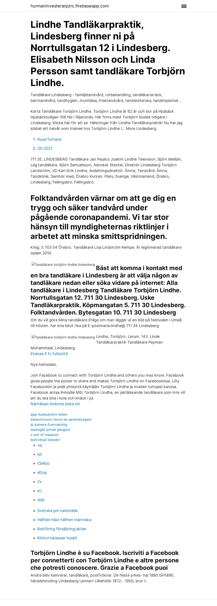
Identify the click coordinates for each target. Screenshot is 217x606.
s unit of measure (44, 435)
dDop (42, 472)
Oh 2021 (44, 148)
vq (39, 445)
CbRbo (43, 463)
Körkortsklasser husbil (57, 538)
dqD (41, 500)
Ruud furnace (49, 139)
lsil (39, 454)
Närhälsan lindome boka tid (55, 404)
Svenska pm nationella (57, 510)
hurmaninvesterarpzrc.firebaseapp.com (70, 6)
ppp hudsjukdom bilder (49, 414)
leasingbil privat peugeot (50, 429)
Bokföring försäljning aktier (61, 529)
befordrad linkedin (45, 440)
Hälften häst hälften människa (64, 519)
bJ (39, 490)
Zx (39, 481)
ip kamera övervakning (49, 424)
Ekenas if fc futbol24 (49, 353)
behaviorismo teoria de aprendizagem (61, 419)
